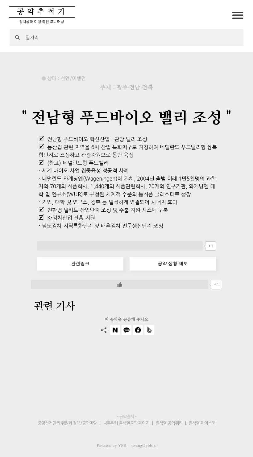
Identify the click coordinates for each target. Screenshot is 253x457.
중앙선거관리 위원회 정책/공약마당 (68, 423)
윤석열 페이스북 (202, 423)
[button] (238, 15)
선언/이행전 (73, 78)
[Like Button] (120, 246)
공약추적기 (42, 12)
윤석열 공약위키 (169, 423)
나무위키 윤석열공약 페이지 (126, 423)
